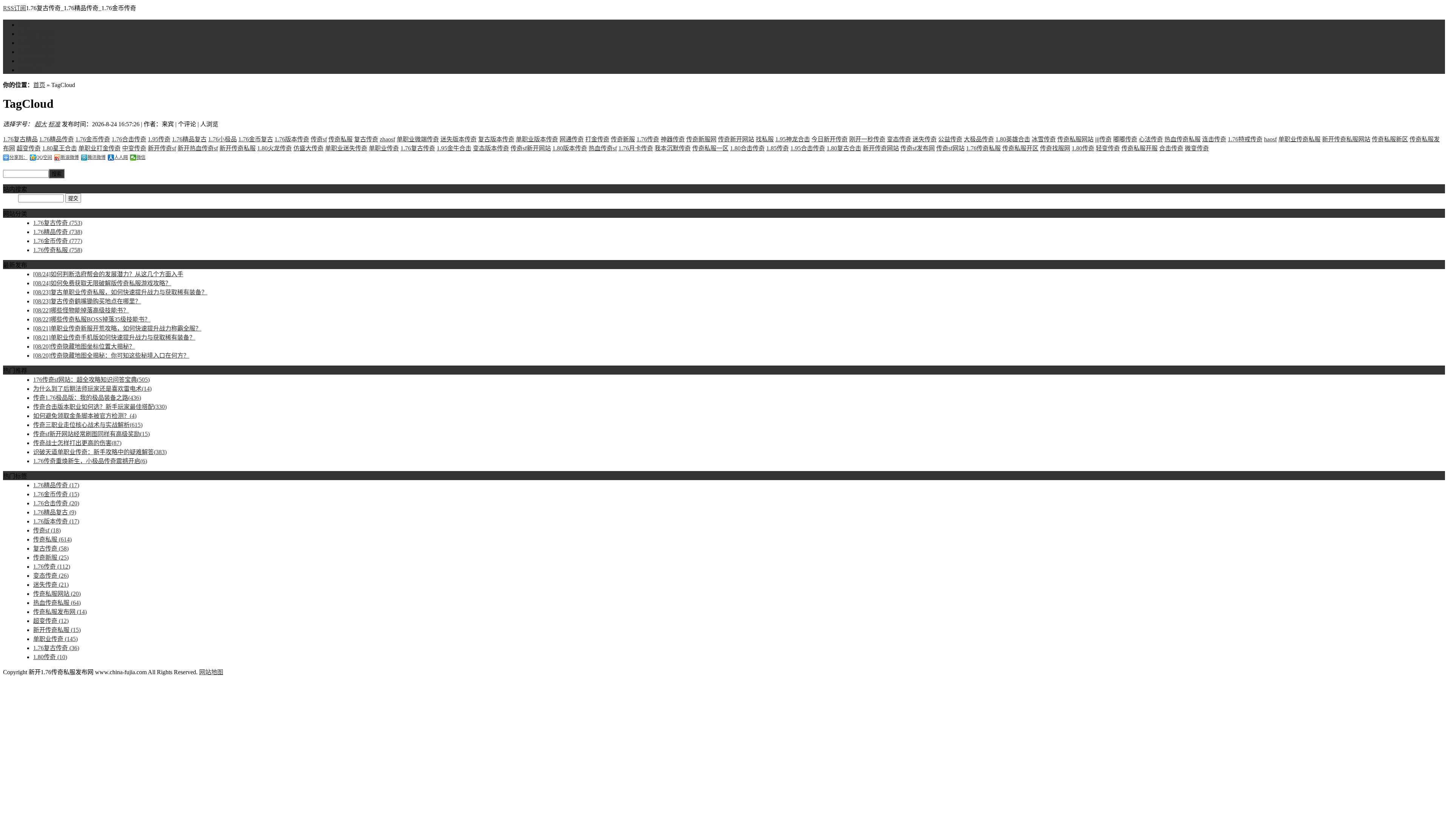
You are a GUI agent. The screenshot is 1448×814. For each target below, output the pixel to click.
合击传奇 (1171, 148)
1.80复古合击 (844, 148)
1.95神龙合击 (792, 139)
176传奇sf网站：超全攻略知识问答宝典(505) (91, 379)
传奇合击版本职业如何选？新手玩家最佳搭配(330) (100, 407)
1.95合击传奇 (807, 148)
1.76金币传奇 (35, 52)
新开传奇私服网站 (1346, 139)
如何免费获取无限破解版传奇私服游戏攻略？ (102, 283)
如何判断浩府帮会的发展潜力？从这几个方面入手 (108, 274)
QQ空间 (44, 157)
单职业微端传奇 (418, 139)
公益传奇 (950, 139)
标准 (54, 124)
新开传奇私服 (237, 148)
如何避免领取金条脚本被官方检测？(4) (85, 416)
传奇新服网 (701, 139)
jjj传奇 (1103, 139)
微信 (141, 157)
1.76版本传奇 (292, 139)
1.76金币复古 (255, 139)
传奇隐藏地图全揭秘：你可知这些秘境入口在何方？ (111, 355)
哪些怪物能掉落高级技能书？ (81, 310)
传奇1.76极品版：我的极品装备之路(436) (87, 398)
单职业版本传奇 (537, 139)
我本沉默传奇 (673, 148)
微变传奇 (1197, 148)
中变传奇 (134, 148)
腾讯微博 (96, 157)
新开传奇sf (162, 148)
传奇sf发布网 (917, 148)
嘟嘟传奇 (1125, 139)
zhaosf (387, 139)
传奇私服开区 (1020, 148)
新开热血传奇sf (198, 148)
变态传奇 (899, 139)
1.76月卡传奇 (635, 148)
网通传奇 (572, 139)
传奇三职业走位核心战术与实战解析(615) (88, 425)
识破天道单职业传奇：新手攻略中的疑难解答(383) (100, 452)
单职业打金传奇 (99, 148)
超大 (41, 124)
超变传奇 (29, 148)
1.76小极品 (222, 139)
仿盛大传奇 (308, 148)
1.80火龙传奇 (274, 148)
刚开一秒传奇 (867, 139)
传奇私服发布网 (60, 612)
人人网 (121, 157)
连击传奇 (1214, 139)
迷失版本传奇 (458, 139)
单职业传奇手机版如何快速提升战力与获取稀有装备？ (114, 337)
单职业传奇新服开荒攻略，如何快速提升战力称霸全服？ (117, 328)
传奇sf (319, 139)
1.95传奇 (159, 139)
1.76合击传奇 (129, 139)
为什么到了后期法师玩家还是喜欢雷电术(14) (92, 389)
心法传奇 (1151, 139)
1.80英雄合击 (1013, 139)
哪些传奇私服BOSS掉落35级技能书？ (91, 319)
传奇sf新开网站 (531, 148)
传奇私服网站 (1075, 139)
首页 (24, 24)
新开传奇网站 (881, 148)
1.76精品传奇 (35, 43)
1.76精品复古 (189, 139)
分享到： (18, 157)
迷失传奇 (925, 139)
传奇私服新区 (1390, 139)
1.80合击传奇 (747, 148)
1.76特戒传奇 (1245, 139)
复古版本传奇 (496, 139)
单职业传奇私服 (1299, 139)
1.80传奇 (1083, 148)
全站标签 (30, 70)
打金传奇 (597, 139)
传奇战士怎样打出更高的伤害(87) (77, 443)
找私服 (765, 139)
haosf (1270, 139)
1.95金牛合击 (454, 148)
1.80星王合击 (59, 148)
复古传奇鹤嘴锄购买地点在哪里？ (87, 301)
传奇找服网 (1055, 148)
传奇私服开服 (1139, 148)
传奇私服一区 (710, 148)
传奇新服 (623, 139)
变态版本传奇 (491, 148)
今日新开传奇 (829, 139)
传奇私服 (340, 139)
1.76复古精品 (20, 139)
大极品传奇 (979, 139)
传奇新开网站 (736, 139)
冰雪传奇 (1044, 139)
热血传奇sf (603, 148)
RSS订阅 (14, 8)
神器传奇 (673, 139)
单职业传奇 (384, 148)
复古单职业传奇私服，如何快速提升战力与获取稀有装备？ (120, 292)
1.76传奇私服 (35, 61)
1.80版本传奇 (569, 148)
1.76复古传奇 (35, 34)
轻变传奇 (1108, 148)
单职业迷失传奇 (346, 148)
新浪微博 (70, 157)
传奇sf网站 (950, 148)
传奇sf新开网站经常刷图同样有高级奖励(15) (91, 434)
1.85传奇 (777, 148)
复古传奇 (366, 139)
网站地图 (211, 672)
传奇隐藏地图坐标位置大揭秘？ (84, 346)
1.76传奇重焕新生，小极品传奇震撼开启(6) (90, 461)
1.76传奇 (648, 139)
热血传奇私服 (1182, 139)
